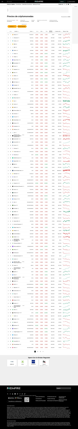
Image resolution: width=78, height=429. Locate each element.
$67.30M (59, 271)
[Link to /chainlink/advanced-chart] (66, 85)
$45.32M (59, 110)
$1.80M (60, 211)
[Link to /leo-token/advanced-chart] (66, 82)
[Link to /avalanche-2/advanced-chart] (66, 126)
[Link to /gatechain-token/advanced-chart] (66, 275)
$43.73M (59, 243)
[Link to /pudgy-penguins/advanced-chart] (66, 332)
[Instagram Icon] (17, 394)
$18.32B (59, 50)
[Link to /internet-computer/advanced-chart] (66, 224)
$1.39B (60, 63)
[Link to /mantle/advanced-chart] (66, 193)
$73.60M (59, 334)
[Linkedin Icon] (12, 394)
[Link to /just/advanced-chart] (66, 284)
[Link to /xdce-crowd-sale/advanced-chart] (66, 338)
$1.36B (60, 107)
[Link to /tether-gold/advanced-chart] (66, 152)
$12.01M (60, 104)
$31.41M (60, 224)
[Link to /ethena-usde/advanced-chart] (66, 110)
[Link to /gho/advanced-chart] (66, 310)
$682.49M (59, 69)
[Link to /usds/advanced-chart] (66, 76)
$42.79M (59, 344)
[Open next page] (43, 351)
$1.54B (60, 195)
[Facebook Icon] (10, 394)
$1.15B (60, 66)
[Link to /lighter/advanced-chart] (66, 272)
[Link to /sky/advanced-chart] (66, 202)
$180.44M (59, 233)
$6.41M (60, 252)
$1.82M (60, 274)
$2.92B (60, 47)
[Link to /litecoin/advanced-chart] (66, 114)
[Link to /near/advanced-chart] (66, 158)
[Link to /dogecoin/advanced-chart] (66, 69)
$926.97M (59, 312)
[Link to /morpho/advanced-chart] (66, 199)
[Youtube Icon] (15, 394)
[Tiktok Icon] (25, 394)
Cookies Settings (51, 398)
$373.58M (59, 91)
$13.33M (59, 265)
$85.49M (59, 123)
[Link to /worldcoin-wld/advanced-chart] (66, 218)
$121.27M (59, 88)
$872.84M (59, 44)
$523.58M (59, 56)
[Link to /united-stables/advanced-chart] (66, 234)
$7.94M (60, 202)
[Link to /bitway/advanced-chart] (66, 250)
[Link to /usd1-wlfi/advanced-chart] (66, 107)
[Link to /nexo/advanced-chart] (66, 281)
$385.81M (59, 85)
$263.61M (59, 205)
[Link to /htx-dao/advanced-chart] (66, 208)
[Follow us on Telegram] (70, 4)
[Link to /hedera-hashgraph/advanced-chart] (66, 123)
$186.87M (59, 157)
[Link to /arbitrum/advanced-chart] (66, 325)
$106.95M (59, 78)
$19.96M (60, 328)
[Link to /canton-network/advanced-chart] (66, 104)
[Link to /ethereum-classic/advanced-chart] (66, 243)
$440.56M (59, 75)
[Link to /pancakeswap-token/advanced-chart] (66, 344)
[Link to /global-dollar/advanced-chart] (66, 120)
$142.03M (59, 94)
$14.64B (59, 37)
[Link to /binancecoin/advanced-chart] (66, 44)
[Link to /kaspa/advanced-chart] (66, 294)
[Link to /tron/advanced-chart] (66, 57)
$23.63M (59, 284)
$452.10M (59, 132)
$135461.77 (59, 341)
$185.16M (59, 97)
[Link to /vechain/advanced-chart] (66, 329)
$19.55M (59, 164)
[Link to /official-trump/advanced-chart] (66, 313)
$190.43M (59, 167)
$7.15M (60, 145)
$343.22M (59, 151)
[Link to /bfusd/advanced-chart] (66, 231)
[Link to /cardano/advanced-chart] (66, 92)
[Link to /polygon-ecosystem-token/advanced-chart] (66, 246)
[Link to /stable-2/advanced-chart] (66, 319)
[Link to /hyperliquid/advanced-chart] (66, 63)
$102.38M (59, 189)
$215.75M (59, 331)
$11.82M (60, 319)
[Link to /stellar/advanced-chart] (66, 95)
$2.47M (60, 230)
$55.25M (59, 186)
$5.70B (60, 53)
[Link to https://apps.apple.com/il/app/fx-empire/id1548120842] (11, 398)
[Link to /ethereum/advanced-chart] (66, 38)
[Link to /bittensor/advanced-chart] (66, 167)
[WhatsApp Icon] (22, 394)
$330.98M (59, 148)
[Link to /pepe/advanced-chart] (66, 205)
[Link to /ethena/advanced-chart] (66, 196)
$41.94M (59, 72)
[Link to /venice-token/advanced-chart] (66, 297)
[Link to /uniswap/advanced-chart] (66, 148)
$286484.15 (59, 170)
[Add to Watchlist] (8, 34)
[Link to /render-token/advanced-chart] (66, 300)
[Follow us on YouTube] (68, 4)
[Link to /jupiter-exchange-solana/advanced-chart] (66, 303)
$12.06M (59, 249)
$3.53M (60, 347)
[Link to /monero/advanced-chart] (66, 79)
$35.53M (59, 208)
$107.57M (59, 214)
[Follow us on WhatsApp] (66, 4)
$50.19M (59, 325)
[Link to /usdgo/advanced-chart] (66, 237)
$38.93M (59, 300)
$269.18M (59, 176)
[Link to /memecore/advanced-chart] (66, 155)
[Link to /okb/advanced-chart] (66, 164)
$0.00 (60, 142)
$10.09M (59, 227)
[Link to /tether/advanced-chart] (66, 41)
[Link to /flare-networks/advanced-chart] (66, 348)
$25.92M (59, 287)
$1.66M (60, 154)
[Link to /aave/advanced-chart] (66, 177)
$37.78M (59, 290)
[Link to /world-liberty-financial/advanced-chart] (66, 186)
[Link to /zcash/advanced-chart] (66, 66)
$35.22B (59, 34)
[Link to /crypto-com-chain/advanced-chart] (66, 145)
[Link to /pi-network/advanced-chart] (66, 253)
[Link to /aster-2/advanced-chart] (66, 180)
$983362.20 (59, 221)
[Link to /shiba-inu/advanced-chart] (66, 129)
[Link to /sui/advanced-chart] (66, 133)
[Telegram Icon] (20, 394)
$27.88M (59, 192)
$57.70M (59, 303)
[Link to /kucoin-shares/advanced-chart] (66, 259)
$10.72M (60, 322)
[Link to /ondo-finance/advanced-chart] (66, 189)
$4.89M (60, 281)
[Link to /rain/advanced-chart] (66, 73)
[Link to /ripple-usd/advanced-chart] (66, 161)
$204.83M (59, 126)
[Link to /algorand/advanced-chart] (66, 287)
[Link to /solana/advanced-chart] (66, 54)
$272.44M (59, 113)
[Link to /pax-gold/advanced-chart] (66, 174)
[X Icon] (7, 394)
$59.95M (59, 246)
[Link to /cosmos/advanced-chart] (66, 291)
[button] (2, 1)
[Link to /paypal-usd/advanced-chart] (66, 139)
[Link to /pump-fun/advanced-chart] (66, 183)
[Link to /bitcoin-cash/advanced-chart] (66, 98)
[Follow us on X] (64, 4)
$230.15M (59, 183)
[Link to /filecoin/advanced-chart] (66, 335)
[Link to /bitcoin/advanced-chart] (66, 35)
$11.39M (60, 293)
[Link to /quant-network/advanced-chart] (66, 265)
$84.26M (59, 129)
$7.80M (60, 309)
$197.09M (59, 173)
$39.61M (59, 116)
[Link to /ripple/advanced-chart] (66, 47)
